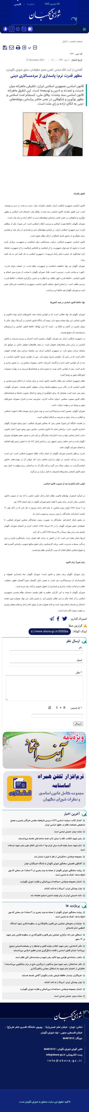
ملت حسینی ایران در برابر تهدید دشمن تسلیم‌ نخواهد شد (56, 895)
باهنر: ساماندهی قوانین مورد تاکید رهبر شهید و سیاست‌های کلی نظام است (49, 957)
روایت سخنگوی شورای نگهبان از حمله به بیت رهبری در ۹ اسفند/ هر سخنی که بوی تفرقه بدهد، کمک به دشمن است (46, 873)
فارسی (17, 4)
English (30, 4)
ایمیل (79, 660)
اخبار (65, 41)
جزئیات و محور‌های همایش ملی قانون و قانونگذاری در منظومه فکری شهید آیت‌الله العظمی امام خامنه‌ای (47, 926)
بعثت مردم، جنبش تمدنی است (68, 831)
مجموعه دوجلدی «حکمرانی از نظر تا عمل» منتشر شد (58, 856)
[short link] (50, 631)
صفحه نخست (75, 41)
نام (80, 647)
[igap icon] (30, 29)
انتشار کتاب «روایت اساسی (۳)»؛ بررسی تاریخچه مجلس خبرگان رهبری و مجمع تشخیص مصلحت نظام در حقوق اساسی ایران (48, 822)
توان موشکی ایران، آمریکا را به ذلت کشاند (63, 888)
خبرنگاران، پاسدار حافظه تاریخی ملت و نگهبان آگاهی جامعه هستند (52, 975)
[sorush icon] (5, 29)
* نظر (79, 672)
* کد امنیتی (76, 707)
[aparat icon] (18, 29)
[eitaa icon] (24, 29)
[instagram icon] (11, 29)
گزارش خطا (75, 625)
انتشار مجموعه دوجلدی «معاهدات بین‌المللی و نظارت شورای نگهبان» (51, 881)
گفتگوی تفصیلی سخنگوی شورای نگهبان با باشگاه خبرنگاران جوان (53, 863)
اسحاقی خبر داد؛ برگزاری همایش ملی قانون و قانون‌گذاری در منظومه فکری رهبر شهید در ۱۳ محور (45, 937)
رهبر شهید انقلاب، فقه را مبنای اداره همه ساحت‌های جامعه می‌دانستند (50, 838)
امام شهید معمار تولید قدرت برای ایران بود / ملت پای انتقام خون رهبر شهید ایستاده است (46, 848)
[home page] (65, 12)
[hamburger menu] (84, 29)
